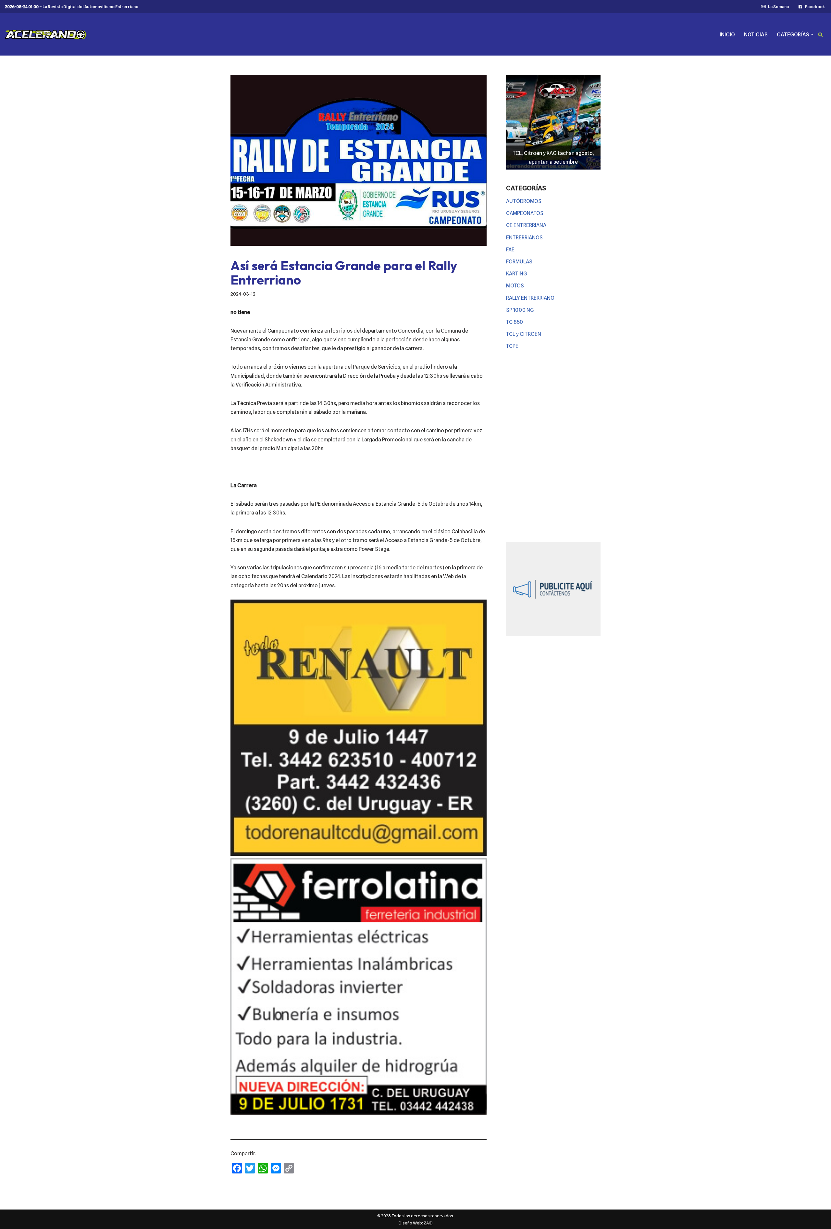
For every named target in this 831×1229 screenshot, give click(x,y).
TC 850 (514, 322)
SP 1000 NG (520, 310)
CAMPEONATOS (524, 213)
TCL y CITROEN (523, 334)
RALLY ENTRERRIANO (530, 298)
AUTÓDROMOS (523, 201)
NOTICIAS (756, 35)
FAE (510, 250)
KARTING (516, 274)
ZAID (428, 1222)
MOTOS (515, 286)
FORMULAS (519, 262)
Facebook (815, 6)
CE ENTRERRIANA (526, 225)
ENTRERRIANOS (524, 237)
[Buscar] (820, 34)
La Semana (778, 6)
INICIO (727, 35)
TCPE (512, 346)
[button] (812, 34)
